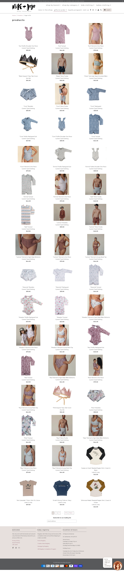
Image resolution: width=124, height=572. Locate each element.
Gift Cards (15, 544)
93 (66, 513)
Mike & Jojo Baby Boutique (63, 562)
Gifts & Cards (60, 10)
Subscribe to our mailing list (62, 517)
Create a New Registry (44, 543)
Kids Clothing (87, 5)
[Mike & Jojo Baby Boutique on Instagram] (16, 548)
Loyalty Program (75, 10)
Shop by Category (70, 5)
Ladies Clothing (103, 5)
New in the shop (45, 10)
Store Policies (16, 542)
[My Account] (98, 10)
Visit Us (86, 10)
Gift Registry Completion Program (47, 549)
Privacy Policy (16, 540)
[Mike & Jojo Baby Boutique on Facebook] (13, 548)
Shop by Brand (53, 5)
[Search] (101, 10)
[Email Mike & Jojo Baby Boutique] (19, 548)
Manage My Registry (43, 546)
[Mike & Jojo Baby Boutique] (24, 7)
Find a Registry (42, 540)
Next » (71, 513)
